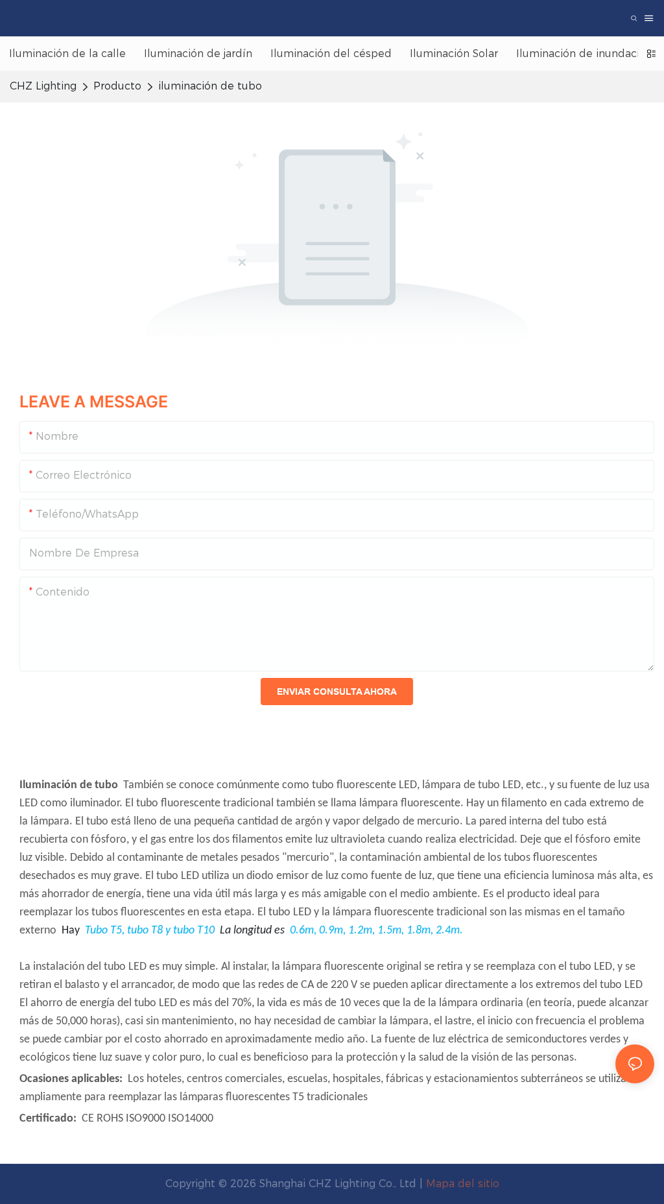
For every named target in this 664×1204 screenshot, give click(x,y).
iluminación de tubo (210, 86)
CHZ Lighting (43, 86)
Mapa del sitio (462, 1183)
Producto (117, 86)
